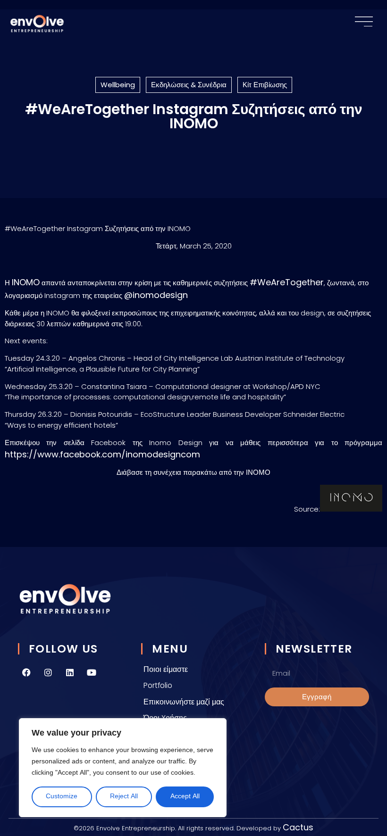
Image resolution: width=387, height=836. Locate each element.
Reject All (124, 796)
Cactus (298, 827)
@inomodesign (156, 295)
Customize (61, 796)
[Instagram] (48, 672)
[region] (123, 767)
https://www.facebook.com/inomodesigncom (103, 454)
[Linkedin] (69, 672)
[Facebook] (26, 672)
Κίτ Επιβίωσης (265, 85)
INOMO (26, 282)
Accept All (185, 796)
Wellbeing (118, 85)
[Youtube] (91, 672)
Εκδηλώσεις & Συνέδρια (189, 85)
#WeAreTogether (287, 282)
